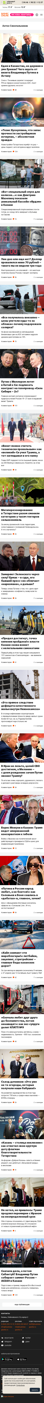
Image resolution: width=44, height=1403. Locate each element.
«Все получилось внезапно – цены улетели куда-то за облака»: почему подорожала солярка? (21, 322)
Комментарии (9, 90)
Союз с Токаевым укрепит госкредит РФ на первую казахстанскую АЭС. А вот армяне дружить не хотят (18, 83)
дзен (27, 1341)
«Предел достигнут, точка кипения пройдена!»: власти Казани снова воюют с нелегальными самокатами (20, 643)
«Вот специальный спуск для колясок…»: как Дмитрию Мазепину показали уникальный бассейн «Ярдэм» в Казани (21, 198)
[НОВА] (21, 14)
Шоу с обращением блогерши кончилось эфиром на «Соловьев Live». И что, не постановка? (18, 905)
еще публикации (22, 1304)
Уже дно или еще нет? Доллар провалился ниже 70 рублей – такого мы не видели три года (21, 262)
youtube (7, 1345)
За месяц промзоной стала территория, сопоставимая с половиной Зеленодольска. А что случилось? (20, 527)
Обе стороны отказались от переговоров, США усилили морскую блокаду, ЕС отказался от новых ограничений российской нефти (21, 1223)
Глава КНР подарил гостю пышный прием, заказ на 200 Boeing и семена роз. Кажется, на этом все (22, 463)
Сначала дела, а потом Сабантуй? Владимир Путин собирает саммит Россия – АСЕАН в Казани (19, 1276)
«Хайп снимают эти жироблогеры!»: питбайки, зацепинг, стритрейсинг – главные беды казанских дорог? (19, 959)
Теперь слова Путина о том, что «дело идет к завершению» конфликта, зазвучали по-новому (19, 591)
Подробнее (20, 1385)
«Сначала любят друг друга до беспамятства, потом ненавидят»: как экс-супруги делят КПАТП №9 (20, 1022)
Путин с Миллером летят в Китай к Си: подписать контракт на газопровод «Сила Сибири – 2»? (21, 386)
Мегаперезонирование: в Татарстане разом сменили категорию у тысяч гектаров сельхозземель (20, 515)
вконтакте (8, 1338)
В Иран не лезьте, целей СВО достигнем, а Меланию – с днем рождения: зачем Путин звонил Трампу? (22, 771)
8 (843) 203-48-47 (21, 1324)
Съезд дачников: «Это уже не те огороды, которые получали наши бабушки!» (19, 1085)
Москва (18, 7)
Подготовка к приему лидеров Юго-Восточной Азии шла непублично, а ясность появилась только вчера (21, 1288)
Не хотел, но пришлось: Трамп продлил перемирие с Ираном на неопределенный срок (21, 1213)
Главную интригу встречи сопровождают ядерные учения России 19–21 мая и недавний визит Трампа (21, 398)
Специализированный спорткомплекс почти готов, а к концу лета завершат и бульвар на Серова (20, 212)
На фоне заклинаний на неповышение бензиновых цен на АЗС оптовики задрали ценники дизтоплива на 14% (19, 334)
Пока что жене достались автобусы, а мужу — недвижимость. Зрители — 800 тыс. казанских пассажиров (21, 1034)
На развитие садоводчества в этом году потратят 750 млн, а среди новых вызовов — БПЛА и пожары (20, 1095)
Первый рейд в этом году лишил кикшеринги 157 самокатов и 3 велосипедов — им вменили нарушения (21, 655)
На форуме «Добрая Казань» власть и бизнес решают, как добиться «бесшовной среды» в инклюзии (20, 1163)
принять (35, 1390)
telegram (8, 1341)
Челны (5, 7)
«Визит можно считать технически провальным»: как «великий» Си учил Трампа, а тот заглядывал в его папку (21, 450)
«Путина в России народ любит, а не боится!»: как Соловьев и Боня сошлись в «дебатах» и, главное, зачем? (21, 893)
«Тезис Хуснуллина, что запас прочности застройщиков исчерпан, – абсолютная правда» (21, 135)
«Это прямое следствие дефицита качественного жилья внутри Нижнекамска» (20, 706)
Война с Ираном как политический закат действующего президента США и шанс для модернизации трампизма (20, 841)
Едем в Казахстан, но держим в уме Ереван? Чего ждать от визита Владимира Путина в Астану (22, 71)
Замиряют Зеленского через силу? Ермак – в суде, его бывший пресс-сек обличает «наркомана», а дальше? (20, 579)
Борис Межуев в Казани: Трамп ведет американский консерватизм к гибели (21, 831)
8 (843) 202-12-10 (7, 1324)
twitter (28, 1338)
